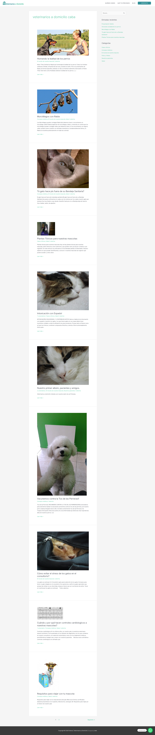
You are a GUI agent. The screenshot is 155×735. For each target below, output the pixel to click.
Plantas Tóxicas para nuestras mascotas (57, 238)
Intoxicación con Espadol (49, 313)
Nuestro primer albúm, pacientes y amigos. (58, 388)
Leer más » (40, 74)
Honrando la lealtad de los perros (53, 58)
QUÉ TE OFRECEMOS (124, 3)
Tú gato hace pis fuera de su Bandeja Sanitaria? (60, 191)
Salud (67, 119)
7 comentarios (41, 316)
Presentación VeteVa (108, 24)
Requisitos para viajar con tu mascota (55, 693)
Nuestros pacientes (69, 390)
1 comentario (40, 628)
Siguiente (91, 720)
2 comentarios (41, 390)
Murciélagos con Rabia (48, 116)
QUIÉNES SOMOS (110, 3)
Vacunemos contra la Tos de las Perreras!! (58, 498)
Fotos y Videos (106, 55)
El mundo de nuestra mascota (45, 61)
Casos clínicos (41, 241)
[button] (150, 730)
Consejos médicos (42, 119)
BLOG (133, 3)
